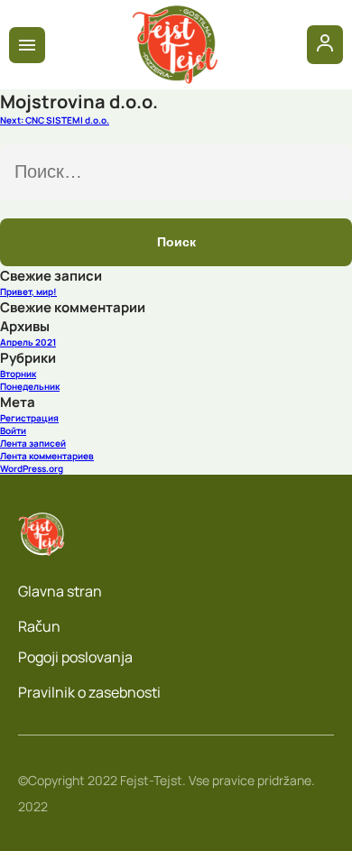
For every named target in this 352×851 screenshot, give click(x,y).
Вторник (18, 373)
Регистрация (29, 418)
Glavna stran (60, 591)
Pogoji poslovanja (75, 657)
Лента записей (33, 443)
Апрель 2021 (28, 342)
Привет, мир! (28, 291)
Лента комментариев (47, 455)
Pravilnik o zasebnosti (89, 692)
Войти (13, 430)
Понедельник (30, 386)
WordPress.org (31, 468)
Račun (39, 626)
